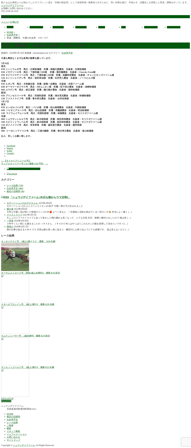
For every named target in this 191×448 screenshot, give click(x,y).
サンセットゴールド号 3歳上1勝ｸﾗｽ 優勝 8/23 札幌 (27, 367)
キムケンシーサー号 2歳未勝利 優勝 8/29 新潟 (25, 336)
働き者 (10, 209)
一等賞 (10, 221)
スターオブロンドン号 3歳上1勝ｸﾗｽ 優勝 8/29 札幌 (27, 304)
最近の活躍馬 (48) (15, 191)
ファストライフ (14, 215)
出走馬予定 (67, 53)
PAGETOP (6, 401)
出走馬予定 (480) (15, 188)
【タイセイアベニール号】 (16, 161)
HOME (10, 414)
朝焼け (10, 226)
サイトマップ (13, 440)
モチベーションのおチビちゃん (22, 203)
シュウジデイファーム (12, 5)
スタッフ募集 (13, 431)
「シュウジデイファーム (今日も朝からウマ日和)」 (40, 197)
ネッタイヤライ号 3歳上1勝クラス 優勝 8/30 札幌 (28, 241)
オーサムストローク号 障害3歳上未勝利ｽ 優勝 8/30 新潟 (30, 273)
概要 (9, 428)
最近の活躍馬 (13, 416)
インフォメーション (17, 434)
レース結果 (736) (15, 185)
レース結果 (12, 422)
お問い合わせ (13, 437)
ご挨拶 (10, 425)
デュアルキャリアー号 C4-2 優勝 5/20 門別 (24, 163)
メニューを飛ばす (10, 22)
